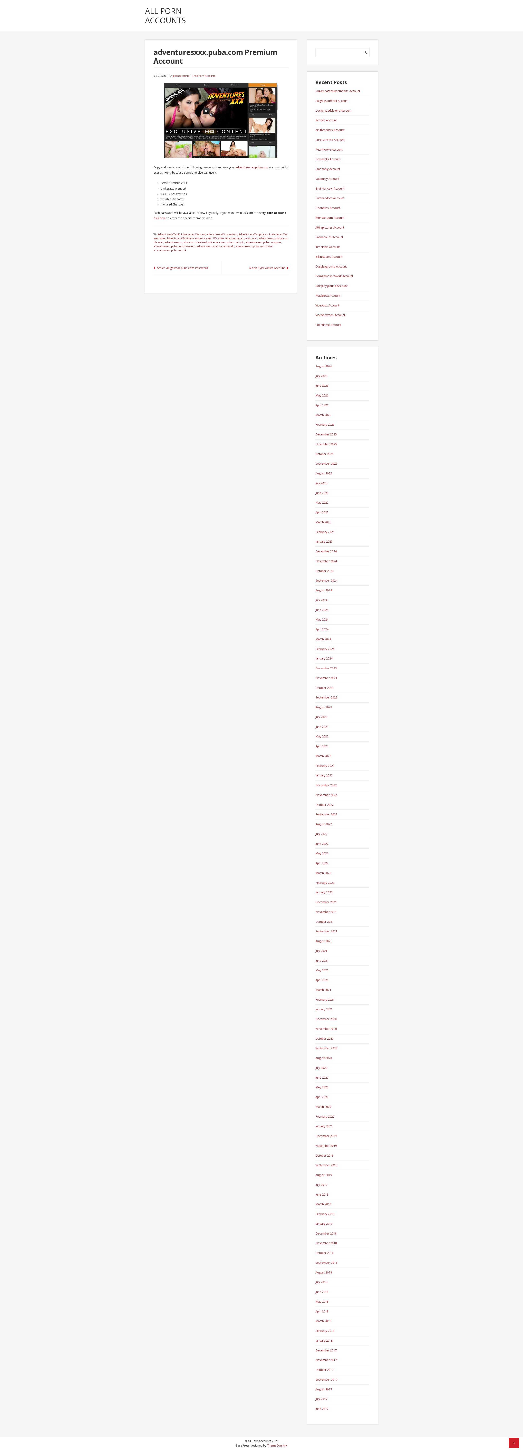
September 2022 (326, 814)
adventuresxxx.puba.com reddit (215, 246)
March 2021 (323, 990)
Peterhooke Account (329, 149)
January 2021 (324, 1009)
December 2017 (326, 1350)
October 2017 (324, 1370)
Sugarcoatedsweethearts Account (337, 91)
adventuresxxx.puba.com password (174, 246)
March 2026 (323, 415)
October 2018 (324, 1253)
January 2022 (324, 892)
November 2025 (326, 444)
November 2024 (326, 561)
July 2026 (321, 376)
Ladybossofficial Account (332, 101)
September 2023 (326, 697)
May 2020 (322, 1087)
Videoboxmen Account (330, 315)
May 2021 (322, 970)
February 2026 (324, 424)
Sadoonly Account (327, 179)
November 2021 (326, 912)
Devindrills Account (328, 159)
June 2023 (322, 727)
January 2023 (324, 775)
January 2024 (324, 658)
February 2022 (324, 883)
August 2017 (323, 1389)
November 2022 (326, 795)
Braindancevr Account (329, 188)
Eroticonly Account (327, 169)
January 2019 (324, 1224)
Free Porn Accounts (203, 76)
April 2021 (322, 980)
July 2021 (321, 951)
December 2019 (326, 1136)
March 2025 (323, 522)
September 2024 (326, 580)
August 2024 (323, 590)
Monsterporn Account (329, 218)
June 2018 (322, 1292)
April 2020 (322, 1097)
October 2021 (324, 922)
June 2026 (322, 385)
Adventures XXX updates (253, 234)
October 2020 (324, 1038)
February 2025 (324, 532)
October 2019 (324, 1155)
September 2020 (326, 1048)
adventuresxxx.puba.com (252, 167)
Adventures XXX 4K (169, 234)
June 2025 (322, 493)
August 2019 (323, 1175)
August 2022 (323, 824)
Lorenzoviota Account (330, 140)
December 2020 (326, 1019)
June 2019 (322, 1194)
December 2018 (326, 1233)
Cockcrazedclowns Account (333, 110)
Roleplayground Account (331, 286)
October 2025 (324, 454)
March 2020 (323, 1107)
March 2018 (323, 1321)
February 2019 (324, 1214)
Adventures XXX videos (180, 238)
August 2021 (323, 941)
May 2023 (322, 736)
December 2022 (326, 785)
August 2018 (323, 1272)
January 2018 (324, 1340)
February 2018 (324, 1331)
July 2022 (321, 834)
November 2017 (326, 1360)
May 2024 (322, 619)
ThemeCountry (277, 1445)
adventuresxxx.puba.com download (186, 242)
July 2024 (321, 600)
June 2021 (322, 961)
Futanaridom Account (329, 198)
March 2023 (323, 756)
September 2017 (326, 1379)
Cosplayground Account (331, 266)
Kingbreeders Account (329, 130)
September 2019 (326, 1165)
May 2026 (322, 395)
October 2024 (324, 571)
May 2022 (322, 853)
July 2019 (321, 1185)
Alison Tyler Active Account (267, 268)
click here (159, 218)
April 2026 (322, 405)
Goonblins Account (327, 208)
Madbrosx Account (327, 296)
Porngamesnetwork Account (334, 276)
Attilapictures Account (329, 227)
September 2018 (326, 1263)
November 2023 (326, 678)
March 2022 (323, 873)
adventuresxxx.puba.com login (226, 242)
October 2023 (324, 688)
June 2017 (322, 1409)
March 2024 (323, 639)
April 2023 (322, 746)
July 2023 (321, 717)
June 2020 (322, 1077)
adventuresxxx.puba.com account (237, 238)
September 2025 (326, 463)
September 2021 (326, 931)
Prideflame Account (328, 325)
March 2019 (323, 1204)
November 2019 (326, 1146)
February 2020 (324, 1116)
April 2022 (322, 863)
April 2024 (322, 629)
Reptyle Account (326, 120)
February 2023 (324, 766)
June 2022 (322, 844)
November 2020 (326, 1029)
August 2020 (323, 1058)
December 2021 (326, 902)
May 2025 (322, 502)
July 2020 (321, 1068)
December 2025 (326, 434)
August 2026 (323, 366)
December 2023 (326, 668)
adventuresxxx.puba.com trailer (254, 246)
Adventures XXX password (221, 234)
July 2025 (321, 483)
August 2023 (323, 707)
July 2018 (321, 1282)
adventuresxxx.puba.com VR (170, 250)
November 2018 (326, 1243)
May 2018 (322, 1301)
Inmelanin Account (327, 247)
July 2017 (321, 1399)
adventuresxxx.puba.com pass (263, 242)
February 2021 (324, 999)
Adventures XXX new (193, 234)
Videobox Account (327, 305)
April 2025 (322, 512)
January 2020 (324, 1126)
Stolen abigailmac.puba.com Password (182, 268)
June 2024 (322, 610)
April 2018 (322, 1311)
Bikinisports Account (328, 257)
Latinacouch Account (329, 237)
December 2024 (326, 551)
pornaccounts (181, 76)
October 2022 (324, 805)
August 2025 (323, 473)
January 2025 (324, 541)
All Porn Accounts (165, 16)
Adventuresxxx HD (206, 238)
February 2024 (324, 649)
